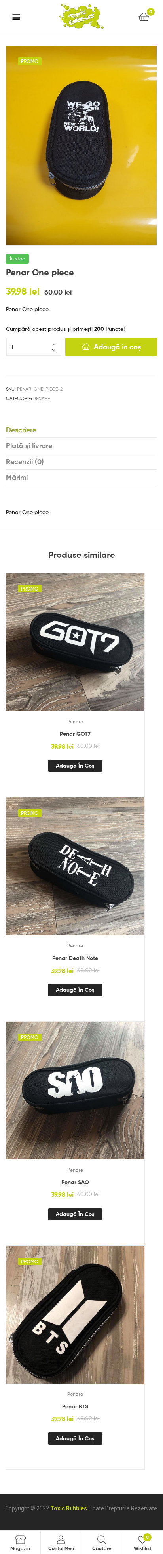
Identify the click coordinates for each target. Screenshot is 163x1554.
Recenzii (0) (25, 461)
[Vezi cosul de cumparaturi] (143, 16)
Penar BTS (75, 1406)
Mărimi (17, 477)
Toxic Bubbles (68, 1508)
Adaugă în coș (117, 346)
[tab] (81, 430)
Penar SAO (75, 1182)
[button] (16, 16)
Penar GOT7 (75, 733)
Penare (41, 398)
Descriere (21, 429)
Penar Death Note (75, 958)
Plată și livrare (29, 445)
